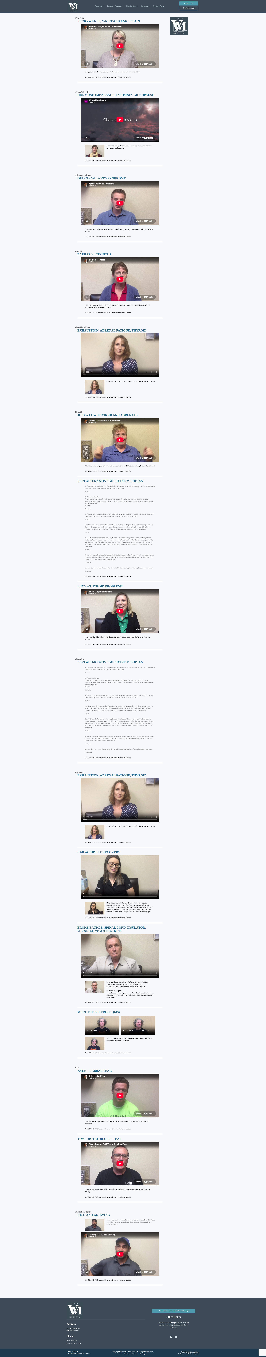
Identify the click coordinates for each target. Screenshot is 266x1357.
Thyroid (78, 412)
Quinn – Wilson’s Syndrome (101, 178)
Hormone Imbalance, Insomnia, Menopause (115, 95)
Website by (190, 1352)
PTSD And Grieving (93, 1215)
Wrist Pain (79, 18)
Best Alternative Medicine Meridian (110, 481)
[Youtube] (176, 1337)
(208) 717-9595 (71, 1344)
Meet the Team (158, 6)
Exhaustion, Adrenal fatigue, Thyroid (112, 330)
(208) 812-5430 (71, 1340)
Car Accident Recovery (98, 852)
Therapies (79, 659)
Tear (77, 1067)
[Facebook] (171, 1337)
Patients (110, 6)
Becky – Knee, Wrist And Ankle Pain (108, 21)
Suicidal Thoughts (83, 1212)
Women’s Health (82, 92)
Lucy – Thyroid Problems (100, 586)
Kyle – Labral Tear (94, 1070)
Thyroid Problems (83, 327)
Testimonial (80, 772)
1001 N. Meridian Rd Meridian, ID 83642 (78, 1353)
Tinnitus (78, 251)
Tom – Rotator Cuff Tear (99, 1138)
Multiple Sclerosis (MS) (98, 1012)
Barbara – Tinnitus (94, 254)
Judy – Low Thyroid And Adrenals (107, 415)
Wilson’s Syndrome (83, 175)
